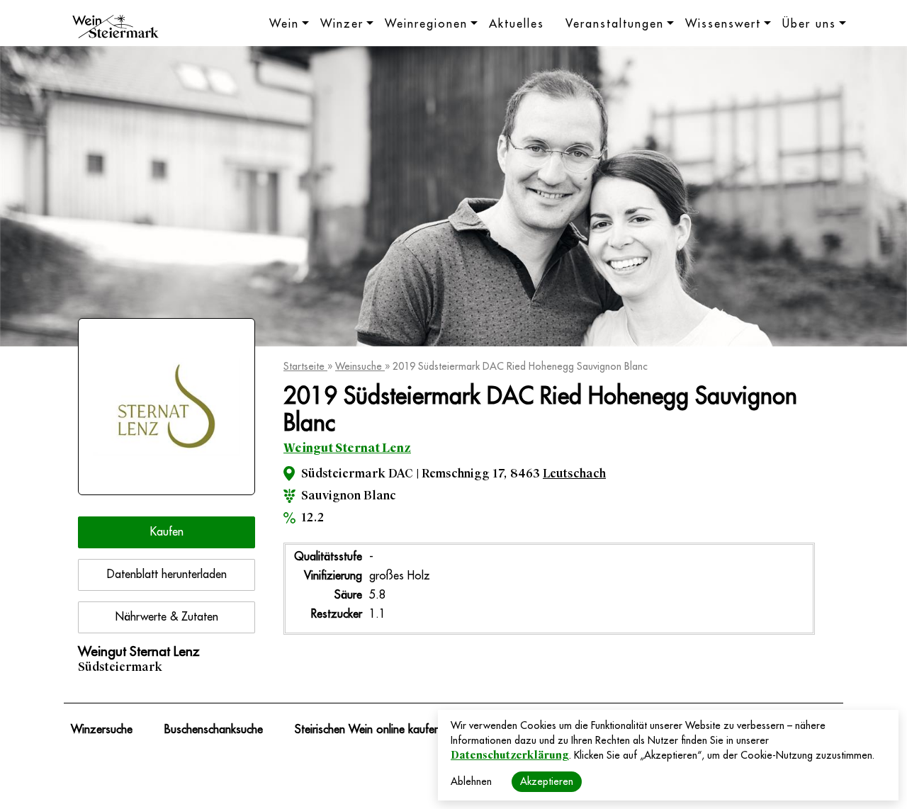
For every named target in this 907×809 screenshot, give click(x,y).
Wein (284, 24)
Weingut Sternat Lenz (347, 448)
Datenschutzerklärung (510, 755)
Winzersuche (102, 729)
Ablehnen (471, 781)
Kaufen (167, 532)
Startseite (305, 366)
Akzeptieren (546, 781)
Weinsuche (360, 366)
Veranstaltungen (614, 24)
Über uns (809, 24)
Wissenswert (723, 24)
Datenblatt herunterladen (167, 574)
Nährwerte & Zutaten (167, 617)
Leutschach (574, 473)
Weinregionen (426, 24)
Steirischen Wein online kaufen (367, 729)
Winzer (342, 24)
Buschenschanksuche (213, 729)
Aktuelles (516, 24)
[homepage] (115, 28)
